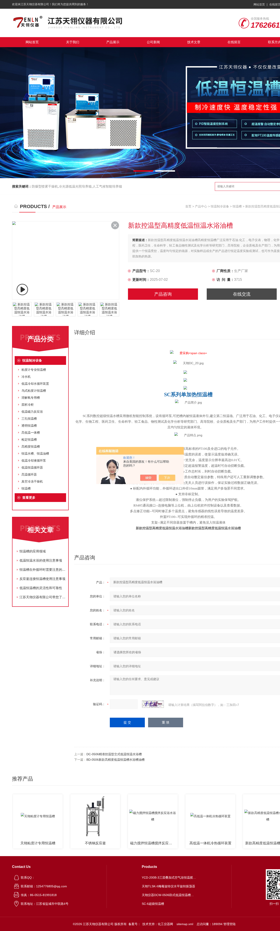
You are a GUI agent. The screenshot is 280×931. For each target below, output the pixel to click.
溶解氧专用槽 (30, 397)
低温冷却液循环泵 (33, 460)
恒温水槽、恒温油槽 (35, 453)
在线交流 (241, 294)
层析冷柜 (27, 404)
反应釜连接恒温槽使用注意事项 (42, 579)
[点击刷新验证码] (153, 704)
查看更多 (28, 497)
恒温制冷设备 (220, 206)
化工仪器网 (165, 924)
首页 (188, 206)
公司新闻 (153, 42)
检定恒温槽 (29, 439)
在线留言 (234, 42)
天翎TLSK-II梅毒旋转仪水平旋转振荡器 (168, 886)
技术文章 (193, 42)
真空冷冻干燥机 (32, 481)
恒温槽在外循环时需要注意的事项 (42, 569)
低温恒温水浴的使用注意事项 (40, 560)
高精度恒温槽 (30, 446)
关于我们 (72, 42)
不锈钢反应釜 (77, 843)
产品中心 (201, 206)
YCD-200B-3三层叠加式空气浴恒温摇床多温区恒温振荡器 (169, 877)
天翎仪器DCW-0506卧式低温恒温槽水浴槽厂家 (169, 895)
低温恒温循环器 (32, 467)
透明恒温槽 (29, 425)
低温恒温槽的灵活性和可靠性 (40, 588)
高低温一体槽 (30, 432)
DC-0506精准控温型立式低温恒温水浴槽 (114, 754)
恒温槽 (237, 206)
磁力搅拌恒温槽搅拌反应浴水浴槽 (136, 843)
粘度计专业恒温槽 (33, 369)
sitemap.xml (185, 924)
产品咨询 (163, 294)
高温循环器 (29, 474)
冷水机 (26, 376)
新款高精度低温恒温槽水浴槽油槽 (251, 843)
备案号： (134, 924)
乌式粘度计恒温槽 (33, 390)
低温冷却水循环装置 (35, 383)
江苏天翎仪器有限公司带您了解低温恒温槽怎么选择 (42, 597)
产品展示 (112, 42)
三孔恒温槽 (29, 418)
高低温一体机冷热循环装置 (193, 843)
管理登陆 (229, 924)
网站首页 (259, 4)
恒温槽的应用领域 (32, 551)
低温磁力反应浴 (32, 411)
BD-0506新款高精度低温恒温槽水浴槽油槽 (115, 759)
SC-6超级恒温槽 (153, 903)
